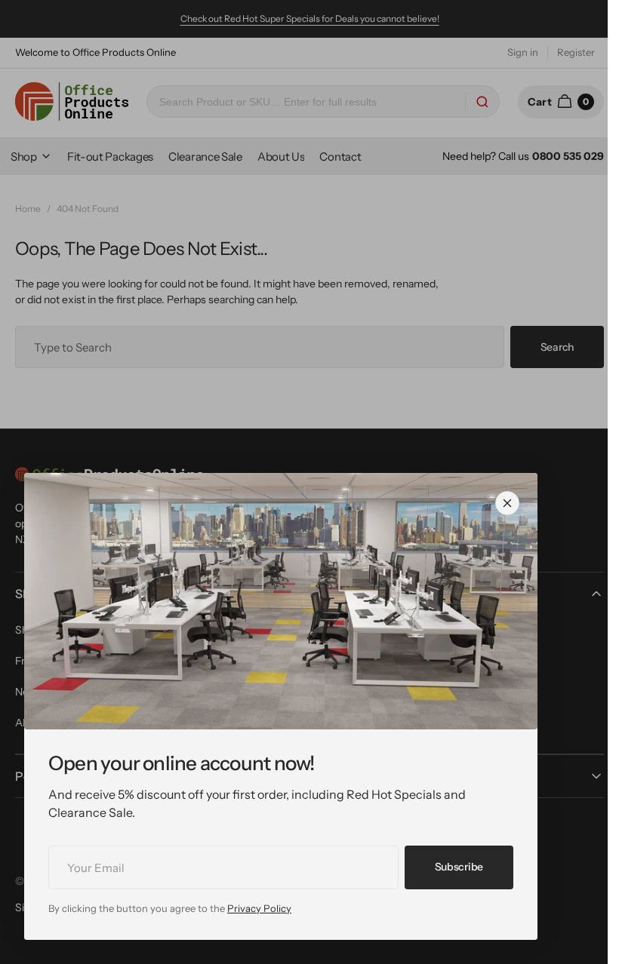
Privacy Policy (259, 908)
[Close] (507, 503)
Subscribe (459, 866)
